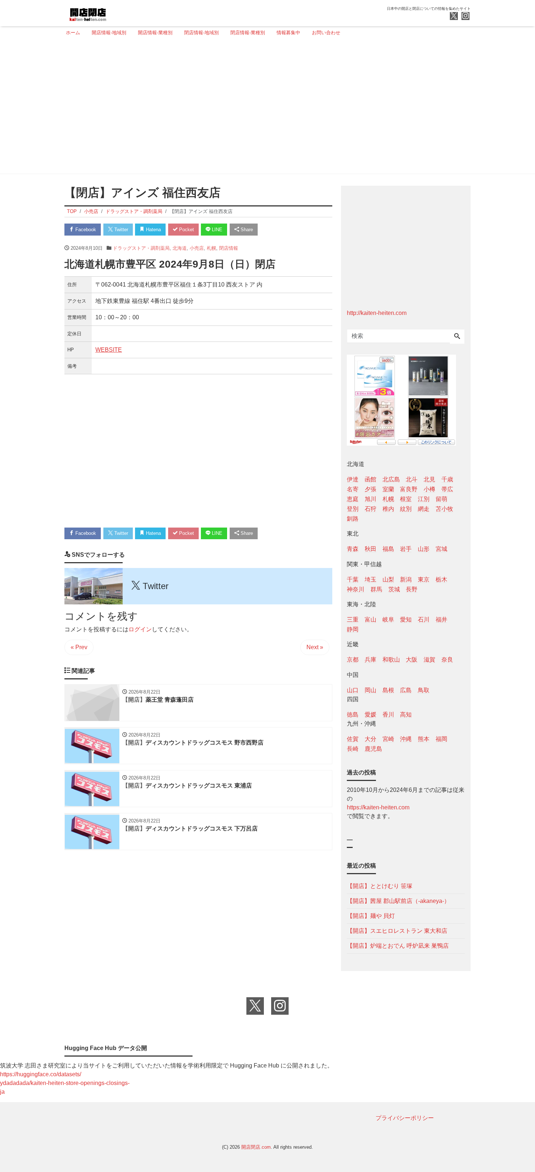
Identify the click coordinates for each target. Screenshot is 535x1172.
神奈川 (355, 589)
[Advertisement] (265, 108)
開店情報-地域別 (109, 32)
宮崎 (388, 739)
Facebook (85, 229)
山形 (423, 549)
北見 (429, 479)
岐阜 (388, 619)
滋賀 (429, 659)
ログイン (140, 629)
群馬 (376, 589)
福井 (441, 619)
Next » (314, 647)
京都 (352, 659)
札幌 (211, 248)
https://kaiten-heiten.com (378, 807)
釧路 (352, 519)
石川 (423, 619)
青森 (352, 549)
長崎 (352, 749)
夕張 (370, 489)
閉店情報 (228, 248)
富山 (370, 619)
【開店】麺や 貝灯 (371, 916)
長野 (411, 589)
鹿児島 (373, 749)
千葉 (352, 579)
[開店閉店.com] (115, 12)
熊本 (423, 739)
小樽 (429, 489)
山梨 (388, 579)
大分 (370, 739)
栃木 (441, 579)
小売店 (197, 248)
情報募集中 (288, 32)
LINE (216, 229)
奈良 (447, 659)
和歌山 (391, 659)
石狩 (370, 509)
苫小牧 (444, 509)
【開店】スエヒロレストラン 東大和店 (397, 931)
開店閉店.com (256, 1147)
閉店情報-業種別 (247, 32)
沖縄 (406, 739)
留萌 (441, 499)
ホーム (73, 32)
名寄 (352, 489)
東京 (423, 579)
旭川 (370, 499)
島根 (388, 690)
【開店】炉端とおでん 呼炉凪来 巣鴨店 (398, 946)
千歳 (447, 479)
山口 (352, 690)
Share (246, 229)
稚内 (388, 509)
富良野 (408, 489)
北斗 (411, 479)
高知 (406, 714)
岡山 (370, 690)
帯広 (447, 489)
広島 (406, 690)
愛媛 (370, 714)
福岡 (441, 739)
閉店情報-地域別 (201, 32)
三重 (352, 619)
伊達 (352, 479)
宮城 (441, 549)
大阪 (411, 659)
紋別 (406, 509)
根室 (406, 499)
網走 (423, 509)
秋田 (370, 549)
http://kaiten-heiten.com (377, 313)
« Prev (79, 647)
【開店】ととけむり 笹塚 (379, 886)
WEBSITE (108, 350)
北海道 (180, 248)
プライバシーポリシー (405, 1118)
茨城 (394, 589)
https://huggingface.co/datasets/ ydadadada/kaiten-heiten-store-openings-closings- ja (65, 1083)
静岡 (352, 629)
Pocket (186, 229)
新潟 (406, 579)
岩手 (406, 549)
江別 (423, 499)
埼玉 (370, 579)
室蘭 (388, 489)
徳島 (352, 714)
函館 (370, 479)
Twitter (120, 229)
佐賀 (352, 739)
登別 (352, 509)
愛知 (406, 619)
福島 (388, 549)
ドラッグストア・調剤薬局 (141, 248)
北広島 (391, 479)
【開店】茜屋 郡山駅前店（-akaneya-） (398, 901)
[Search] (457, 337)
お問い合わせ (326, 32)
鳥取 (423, 690)
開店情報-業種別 (155, 32)
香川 (388, 714)
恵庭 (352, 499)
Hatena (152, 229)
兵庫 (370, 659)
